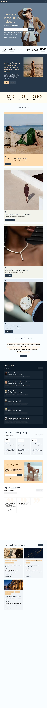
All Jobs (15, 34)
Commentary (8, 560)
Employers (7, 592)
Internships (11, 34)
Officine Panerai (36, 443)
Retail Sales (13, 32)
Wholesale (26, 32)
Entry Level (6, 34)
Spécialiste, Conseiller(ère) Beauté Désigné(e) (19, 418)
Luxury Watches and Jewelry (25, 376)
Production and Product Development (14, 376)
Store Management (19, 32)
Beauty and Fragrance (16, 394)
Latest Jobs (13, 82)
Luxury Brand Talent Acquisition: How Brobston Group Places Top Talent (13, 598)
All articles (40, 544)
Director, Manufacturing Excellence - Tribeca (19, 382)
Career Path (14, 560)
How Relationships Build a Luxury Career (32, 565)
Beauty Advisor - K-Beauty (14, 400)
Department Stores (24, 394)
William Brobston (8, 601)
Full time (6, 376)
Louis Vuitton (8, 443)
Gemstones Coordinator (14, 373)
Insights (12, 562)
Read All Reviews (39, 490)
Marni (19, 443)
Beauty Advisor (12, 409)
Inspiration (7, 562)
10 (29, 537)
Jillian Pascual (8, 568)
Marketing (31, 32)
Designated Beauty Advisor (14, 391)
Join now (20, 475)
